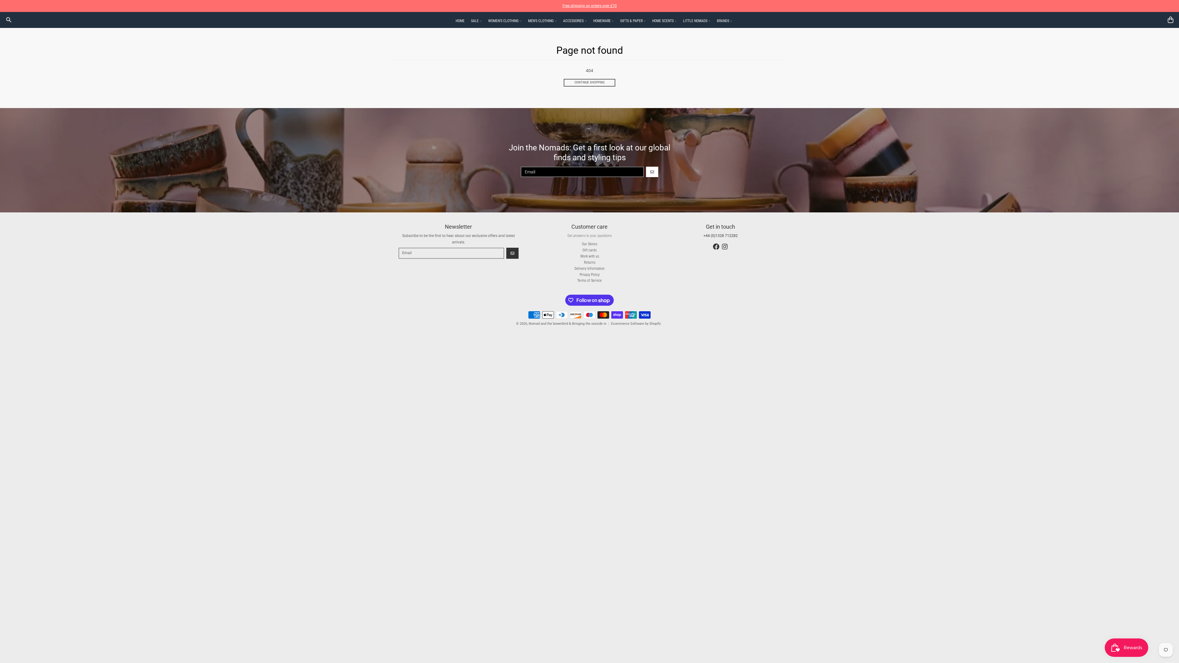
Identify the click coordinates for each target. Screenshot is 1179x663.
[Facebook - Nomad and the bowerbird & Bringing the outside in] (716, 246)
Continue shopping (589, 82)
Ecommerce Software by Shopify (636, 324)
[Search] (9, 20)
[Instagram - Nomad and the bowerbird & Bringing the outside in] (725, 246)
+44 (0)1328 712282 (720, 236)
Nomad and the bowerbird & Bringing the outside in (567, 324)
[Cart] (1170, 20)
